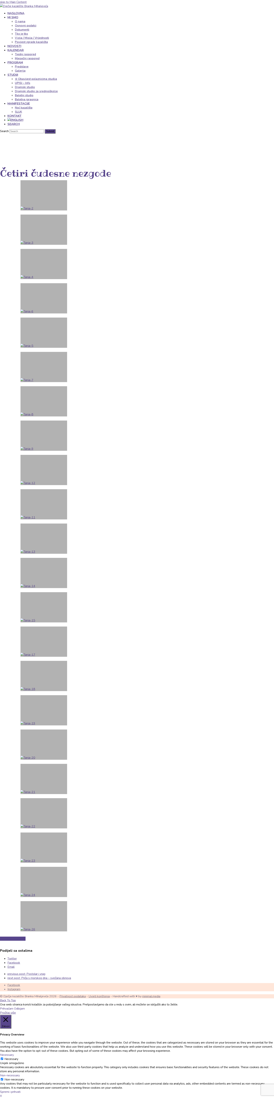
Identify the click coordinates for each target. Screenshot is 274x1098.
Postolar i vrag (26, 974)
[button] (13, 124)
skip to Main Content (13, 2)
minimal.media (151, 996)
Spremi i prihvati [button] (10, 1092)
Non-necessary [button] (10, 1075)
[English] (15, 120)
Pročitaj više (8, 1013)
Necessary (11, 1059)
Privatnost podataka (72, 996)
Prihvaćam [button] (6, 1009)
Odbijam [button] (19, 1009)
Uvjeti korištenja (99, 996)
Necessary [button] (7, 1055)
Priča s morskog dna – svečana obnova (39, 978)
